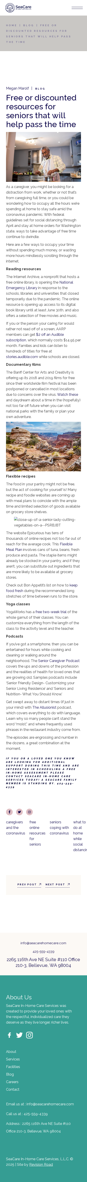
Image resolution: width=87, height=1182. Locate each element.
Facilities (13, 1067)
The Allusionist (44, 707)
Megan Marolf (17, 88)
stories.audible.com (22, 357)
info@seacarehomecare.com (43, 943)
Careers (12, 1082)
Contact (12, 1089)
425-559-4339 (43, 952)
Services (13, 1059)
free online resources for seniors (37, 833)
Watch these (67, 394)
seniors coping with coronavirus (59, 827)
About (11, 1052)
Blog (28, 25)
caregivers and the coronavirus (15, 827)
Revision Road (41, 1164)
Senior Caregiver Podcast (59, 661)
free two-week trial (50, 612)
